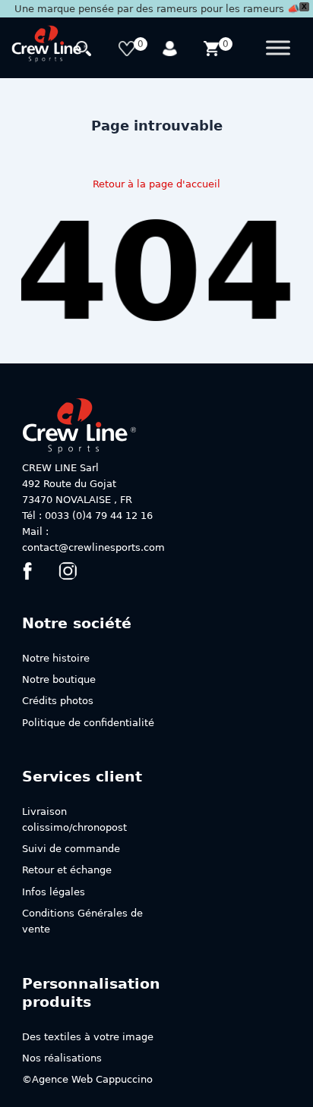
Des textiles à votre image (87, 1037)
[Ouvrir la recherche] (85, 50)
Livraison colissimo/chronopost (74, 819)
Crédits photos (57, 700)
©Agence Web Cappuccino (87, 1079)
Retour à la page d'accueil (156, 184)
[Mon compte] (171, 50)
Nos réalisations (62, 1058)
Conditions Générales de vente (82, 921)
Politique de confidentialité (88, 722)
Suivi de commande (71, 848)
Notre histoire (56, 658)
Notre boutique (59, 679)
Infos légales (53, 892)
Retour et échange (67, 870)
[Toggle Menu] (278, 48)
